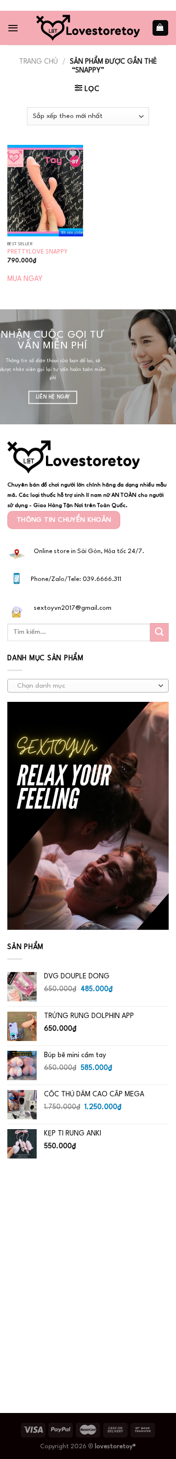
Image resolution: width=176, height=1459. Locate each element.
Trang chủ (38, 61)
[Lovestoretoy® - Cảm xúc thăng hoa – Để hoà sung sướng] (88, 28)
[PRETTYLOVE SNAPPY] (45, 190)
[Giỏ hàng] (160, 27)
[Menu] (13, 28)
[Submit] (159, 632)
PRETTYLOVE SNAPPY (37, 252)
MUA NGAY (25, 279)
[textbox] (85, 686)
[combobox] (88, 686)
